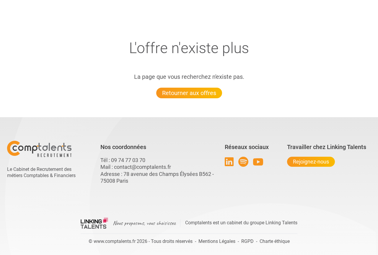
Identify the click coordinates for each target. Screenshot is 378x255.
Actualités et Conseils (88, 5)
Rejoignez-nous (311, 161)
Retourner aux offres (189, 93)
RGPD (247, 241)
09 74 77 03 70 (128, 160)
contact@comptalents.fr (142, 167)
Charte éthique (275, 241)
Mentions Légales (216, 241)
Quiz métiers (215, 5)
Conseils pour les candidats (234, 5)
